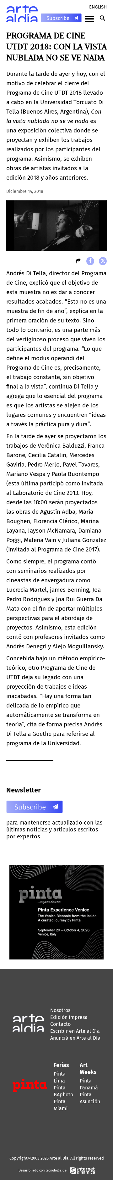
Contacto (60, 1024)
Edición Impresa (69, 1017)
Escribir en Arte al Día (75, 1031)
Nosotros (60, 1010)
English (98, 7)
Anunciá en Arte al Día (75, 1038)
